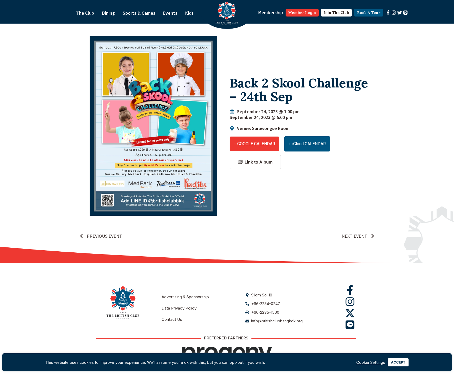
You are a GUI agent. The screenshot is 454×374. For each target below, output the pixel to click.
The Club (85, 13)
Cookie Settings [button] (370, 362)
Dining (108, 13)
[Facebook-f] (388, 12)
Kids (189, 13)
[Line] (405, 12)
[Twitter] (399, 12)
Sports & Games (139, 13)
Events (170, 13)
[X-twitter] (350, 313)
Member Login (302, 12)
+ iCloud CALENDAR (307, 143)
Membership (270, 12)
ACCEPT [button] (398, 362)
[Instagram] (394, 12)
